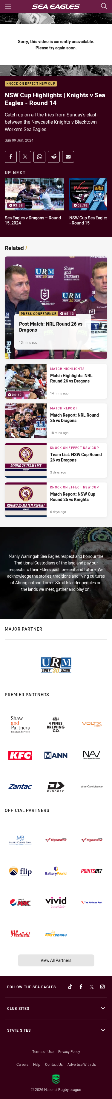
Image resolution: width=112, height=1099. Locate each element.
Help (36, 1064)
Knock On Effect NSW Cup (31, 84)
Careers (22, 1064)
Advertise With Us (81, 1064)
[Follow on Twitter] (91, 986)
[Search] (104, 6)
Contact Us (54, 1064)
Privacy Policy (69, 1051)
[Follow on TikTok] (70, 986)
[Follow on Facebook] (81, 986)
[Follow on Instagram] (102, 986)
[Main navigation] (8, 6)
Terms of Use (42, 1051)
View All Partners (56, 960)
